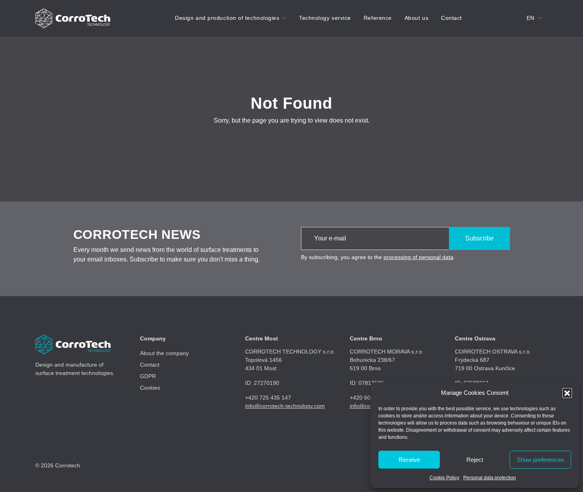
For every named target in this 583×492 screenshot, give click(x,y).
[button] (567, 393)
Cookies (150, 387)
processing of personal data (418, 257)
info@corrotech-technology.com (285, 406)
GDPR (148, 376)
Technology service (325, 18)
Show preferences (540, 459)
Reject (474, 459)
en (531, 18)
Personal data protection (489, 477)
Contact (451, 18)
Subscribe (479, 238)
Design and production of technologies (227, 18)
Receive (409, 459)
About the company (164, 353)
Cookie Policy (444, 477)
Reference (378, 18)
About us (416, 18)
